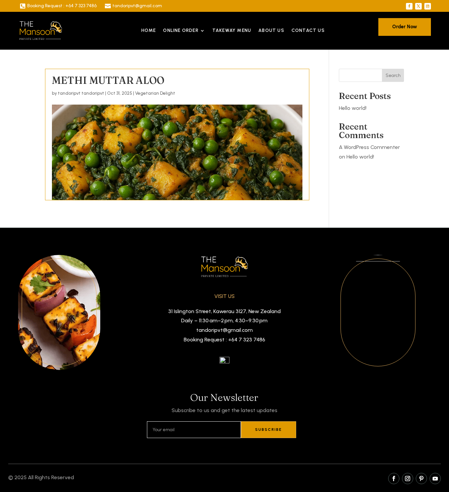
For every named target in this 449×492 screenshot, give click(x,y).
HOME (148, 30)
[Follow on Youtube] (435, 478)
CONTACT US (308, 30)
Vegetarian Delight (155, 93)
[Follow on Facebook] (409, 6)
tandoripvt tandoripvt (81, 93)
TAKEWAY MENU (231, 30)
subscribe (268, 429)
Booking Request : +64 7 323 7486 (62, 6)
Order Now (404, 27)
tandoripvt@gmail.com (137, 6)
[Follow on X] (418, 6)
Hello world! (352, 108)
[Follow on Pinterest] (421, 478)
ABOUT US (271, 30)
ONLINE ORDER (180, 30)
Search (393, 75)
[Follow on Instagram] (427, 6)
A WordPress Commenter (369, 147)
